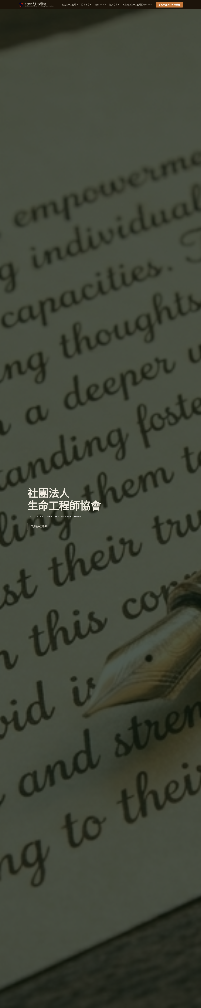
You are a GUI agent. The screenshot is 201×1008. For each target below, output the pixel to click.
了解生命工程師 (39, 526)
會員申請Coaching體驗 (169, 4)
